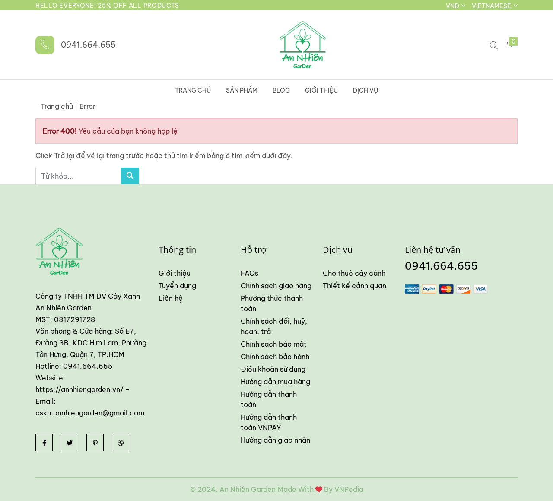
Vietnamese (492, 6)
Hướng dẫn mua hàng (275, 381)
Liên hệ (171, 298)
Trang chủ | (59, 106)
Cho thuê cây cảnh (354, 273)
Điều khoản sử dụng (273, 369)
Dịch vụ (365, 90)
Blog (281, 90)
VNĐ (453, 6)
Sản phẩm (241, 90)
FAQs (249, 273)
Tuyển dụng (177, 285)
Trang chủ (193, 90)
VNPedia (348, 489)
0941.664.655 (88, 45)
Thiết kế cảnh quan (354, 285)
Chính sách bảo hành (275, 356)
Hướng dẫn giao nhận (275, 440)
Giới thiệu (321, 90)
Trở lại (65, 155)
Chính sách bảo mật (274, 344)
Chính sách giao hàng (276, 285)
